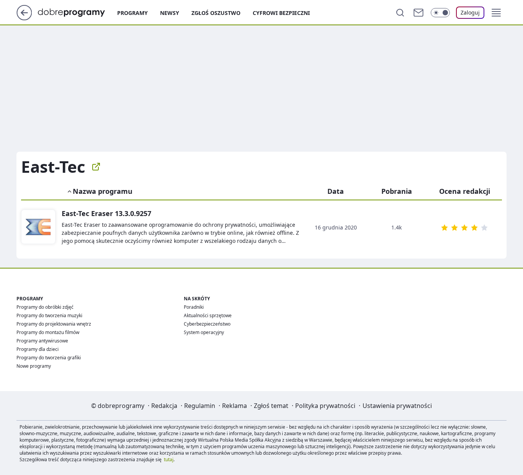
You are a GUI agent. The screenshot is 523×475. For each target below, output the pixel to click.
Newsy (169, 12)
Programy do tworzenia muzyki (49, 315)
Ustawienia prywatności (397, 405)
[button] (496, 13)
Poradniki (194, 307)
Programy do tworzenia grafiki (48, 357)
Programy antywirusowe (42, 340)
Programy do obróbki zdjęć (45, 307)
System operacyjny (204, 332)
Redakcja (164, 405)
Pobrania (396, 191)
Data (335, 191)
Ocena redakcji (464, 191)
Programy (132, 12)
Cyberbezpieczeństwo (207, 324)
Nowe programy (33, 366)
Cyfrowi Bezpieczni (281, 12)
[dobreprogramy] (77, 12)
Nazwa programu (102, 191)
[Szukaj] (400, 13)
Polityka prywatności (325, 405)
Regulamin (199, 405)
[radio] (444, 227)
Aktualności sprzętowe (208, 315)
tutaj (168, 459)
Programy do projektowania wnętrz (53, 324)
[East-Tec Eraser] (38, 227)
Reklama (234, 405)
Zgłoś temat (271, 405)
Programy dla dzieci (37, 349)
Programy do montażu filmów (47, 332)
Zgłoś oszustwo (215, 12)
